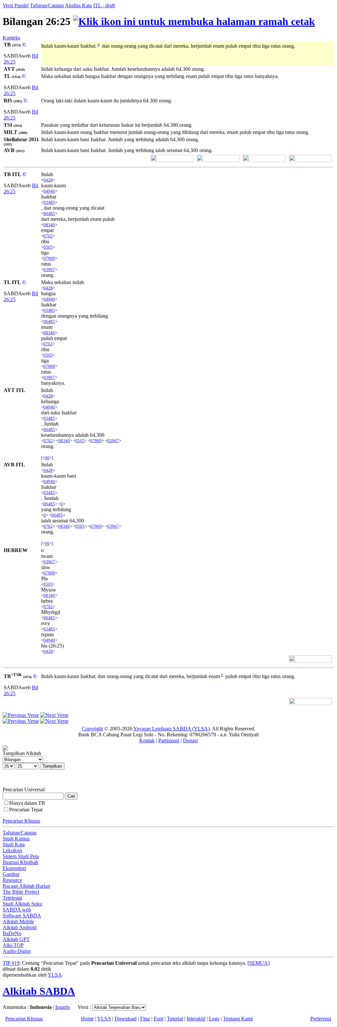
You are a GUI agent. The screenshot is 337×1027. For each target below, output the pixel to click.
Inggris (62, 1007)
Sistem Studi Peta (21, 856)
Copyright (92, 728)
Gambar (11, 874)
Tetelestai (12, 898)
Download (126, 1018)
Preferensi (320, 1018)
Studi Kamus (16, 838)
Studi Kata (14, 844)
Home (87, 1018)
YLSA (55, 975)
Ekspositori (14, 868)
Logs (214, 1018)
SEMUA (258, 963)
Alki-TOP (13, 945)
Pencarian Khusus (21, 821)
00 (47, 457)
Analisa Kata (78, 5)
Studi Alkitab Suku (22, 904)
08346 (49, 224)
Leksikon (12, 850)
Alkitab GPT (16, 939)
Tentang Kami (238, 1018)
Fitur (145, 1018)
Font (158, 1018)
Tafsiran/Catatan (47, 5)
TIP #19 (11, 963)
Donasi (190, 740)
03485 (49, 202)
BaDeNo (12, 933)
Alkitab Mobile (18, 921)
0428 (48, 179)
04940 (49, 191)
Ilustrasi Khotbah (20, 862)
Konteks (11, 37)
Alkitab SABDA (39, 991)
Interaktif (196, 1018)
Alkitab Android (20, 927)
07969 (49, 258)
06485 (49, 213)
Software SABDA (22, 915)
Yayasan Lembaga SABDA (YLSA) (171, 728)
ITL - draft (104, 5)
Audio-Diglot (17, 951)
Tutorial (175, 1018)
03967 (49, 269)
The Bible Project (21, 892)
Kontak (147, 740)
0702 (48, 235)
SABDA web (17, 909)
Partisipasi (168, 740)
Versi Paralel (16, 5)
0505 (48, 247)
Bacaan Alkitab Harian (26, 886)
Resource (12, 880)
